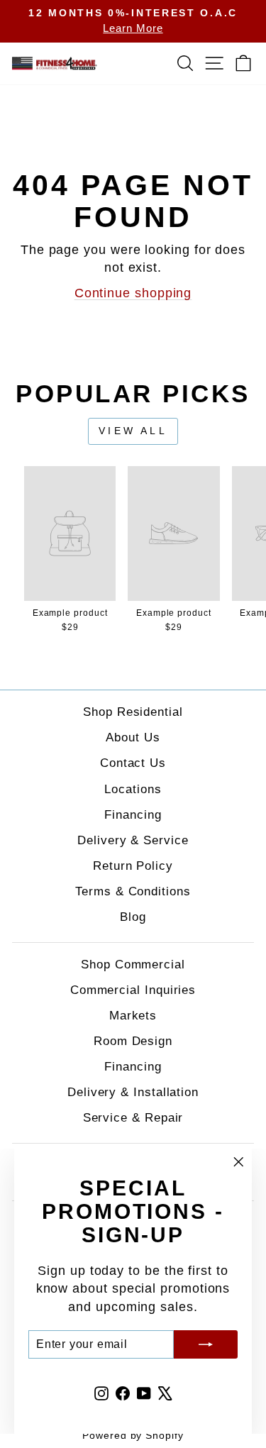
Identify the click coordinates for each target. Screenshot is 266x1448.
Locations (132, 789)
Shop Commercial (133, 964)
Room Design (133, 1041)
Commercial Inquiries (133, 990)
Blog (133, 917)
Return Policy (133, 866)
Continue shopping (133, 292)
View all (133, 430)
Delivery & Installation (133, 1092)
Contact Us (133, 763)
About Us (133, 737)
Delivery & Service (133, 840)
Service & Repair (133, 1117)
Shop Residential (133, 712)
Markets (133, 1015)
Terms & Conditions (133, 891)
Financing (132, 815)
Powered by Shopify (133, 1435)
